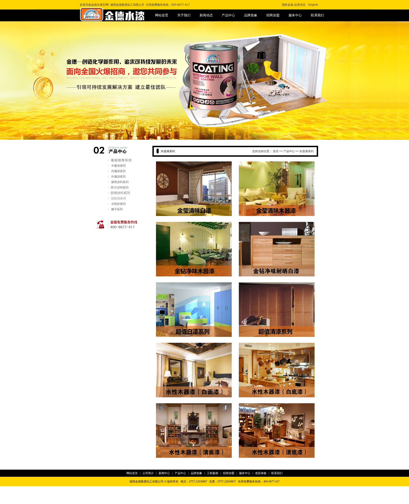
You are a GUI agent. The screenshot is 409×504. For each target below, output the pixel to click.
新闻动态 (206, 15)
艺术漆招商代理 (173, 489)
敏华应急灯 (105, 501)
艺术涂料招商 (222, 495)
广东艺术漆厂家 (194, 489)
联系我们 (317, 15)
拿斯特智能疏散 (300, 495)
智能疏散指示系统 (145, 501)
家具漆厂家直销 (230, 489)
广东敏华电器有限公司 (172, 501)
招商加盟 (273, 15)
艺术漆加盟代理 (127, 495)
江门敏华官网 (196, 501)
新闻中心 (164, 473)
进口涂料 (168, 495)
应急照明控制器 (123, 501)
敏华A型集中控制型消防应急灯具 (268, 495)
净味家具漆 (212, 489)
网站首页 (161, 15)
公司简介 (148, 473)
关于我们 (184, 15)
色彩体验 (261, 473)
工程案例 (212, 473)
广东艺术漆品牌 (185, 495)
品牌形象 (250, 15)
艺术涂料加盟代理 (149, 495)
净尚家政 (287, 501)
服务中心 (295, 15)
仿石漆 (114, 489)
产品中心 (228, 15)
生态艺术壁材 (204, 495)
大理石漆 (156, 489)
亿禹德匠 (254, 501)
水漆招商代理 (140, 489)
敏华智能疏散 (214, 501)
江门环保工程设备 (235, 501)
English (313, 4)
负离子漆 (265, 489)
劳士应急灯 (239, 495)
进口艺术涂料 (280, 489)
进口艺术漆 (109, 495)
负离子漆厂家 (250, 489)
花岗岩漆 (125, 489)
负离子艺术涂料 (271, 501)
